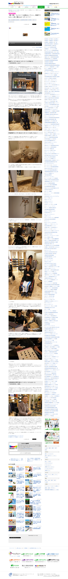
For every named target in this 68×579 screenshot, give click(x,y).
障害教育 (54, 219)
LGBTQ (57, 114)
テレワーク (47, 137)
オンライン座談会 (48, 191)
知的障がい (57, 43)
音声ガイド (47, 320)
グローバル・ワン (55, 224)
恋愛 (48, 109)
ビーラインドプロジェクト (50, 214)
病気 (55, 117)
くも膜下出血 (54, 374)
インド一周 (54, 278)
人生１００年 (47, 78)
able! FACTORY (48, 168)
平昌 (51, 94)
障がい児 (55, 135)
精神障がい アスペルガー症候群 (51, 48)
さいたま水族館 (48, 183)
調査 (54, 96)
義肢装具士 (54, 409)
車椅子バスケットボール (49, 466)
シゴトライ (57, 102)
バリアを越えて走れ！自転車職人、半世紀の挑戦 (37, 495)
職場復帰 (50, 281)
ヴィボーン (51, 88)
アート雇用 (55, 381)
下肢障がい (31, 19)
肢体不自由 (47, 379)
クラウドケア (47, 358)
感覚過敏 (53, 183)
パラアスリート (50, 125)
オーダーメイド (48, 397)
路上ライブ (47, 330)
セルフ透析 (47, 237)
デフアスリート (50, 127)
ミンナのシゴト (48, 166)
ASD (51, 314)
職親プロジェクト (52, 384)
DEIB (52, 291)
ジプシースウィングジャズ (50, 325)
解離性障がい (47, 112)
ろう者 (57, 122)
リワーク (46, 281)
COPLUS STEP (52, 307)
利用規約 (25, 548)
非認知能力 (47, 335)
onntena (53, 89)
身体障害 (22, 19)
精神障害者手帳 (56, 53)
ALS (51, 327)
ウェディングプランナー (49, 355)
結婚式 (56, 353)
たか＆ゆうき (47, 327)
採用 (46, 449)
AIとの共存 (56, 414)
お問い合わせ (18, 548)
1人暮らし (57, 486)
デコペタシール (48, 150)
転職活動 (54, 65)
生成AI (46, 322)
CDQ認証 (52, 410)
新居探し (46, 102)
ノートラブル (47, 178)
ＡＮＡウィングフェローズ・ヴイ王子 (52, 235)
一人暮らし (50, 91)
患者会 (58, 117)
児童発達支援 (51, 412)
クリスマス (47, 83)
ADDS (55, 138)
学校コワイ (47, 314)
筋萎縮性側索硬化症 (48, 328)
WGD (54, 186)
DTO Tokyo (54, 150)
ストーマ (52, 399)
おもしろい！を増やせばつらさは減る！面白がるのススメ (20, 501)
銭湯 (55, 399)
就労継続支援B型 (48, 256)
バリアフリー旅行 (51, 369)
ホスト (54, 88)
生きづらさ (51, 386)
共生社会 (46, 219)
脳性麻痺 (57, 217)
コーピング (56, 386)
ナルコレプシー (48, 194)
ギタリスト (52, 330)
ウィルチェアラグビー (49, 468)
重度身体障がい (48, 181)
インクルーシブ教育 (55, 286)
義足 (46, 125)
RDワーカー (54, 332)
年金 (54, 84)
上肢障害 (57, 76)
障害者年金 (47, 55)
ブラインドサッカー (48, 84)
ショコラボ (54, 256)
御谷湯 (55, 397)
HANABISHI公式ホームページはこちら (16, 435)
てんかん (51, 58)
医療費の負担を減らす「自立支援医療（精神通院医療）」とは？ (37, 482)
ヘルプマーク (47, 66)
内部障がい (47, 42)
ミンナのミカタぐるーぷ (49, 163)
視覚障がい (47, 40)
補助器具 (54, 104)
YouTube (47, 404)
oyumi (55, 99)
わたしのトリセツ (55, 333)
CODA (46, 284)
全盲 (48, 58)
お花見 (53, 101)
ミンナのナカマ (54, 165)
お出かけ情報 (47, 294)
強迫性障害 (56, 137)
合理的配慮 (57, 245)
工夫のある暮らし (48, 319)
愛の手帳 (54, 119)
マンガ (49, 474)
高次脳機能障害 (56, 238)
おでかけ (26, 7)
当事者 (52, 112)
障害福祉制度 (47, 368)
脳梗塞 (56, 289)
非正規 (55, 253)
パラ (48, 86)
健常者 (54, 63)
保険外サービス (56, 356)
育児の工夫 (47, 268)
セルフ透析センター (48, 238)
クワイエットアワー (55, 181)
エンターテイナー (51, 391)
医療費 (52, 407)
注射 (58, 402)
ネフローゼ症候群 (48, 117)
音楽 (52, 474)
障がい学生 (47, 350)
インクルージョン (48, 348)
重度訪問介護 (47, 255)
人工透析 (51, 237)
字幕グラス (57, 84)
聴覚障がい (52, 40)
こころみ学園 (54, 204)
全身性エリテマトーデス (52, 371)
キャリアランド (51, 274)
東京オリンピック (56, 94)
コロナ (55, 127)
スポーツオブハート (55, 71)
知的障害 (53, 145)
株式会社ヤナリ (54, 276)
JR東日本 (49, 232)
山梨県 (51, 242)
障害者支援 (47, 292)
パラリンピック (53, 83)
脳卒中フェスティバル (49, 273)
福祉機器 (53, 122)
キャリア (56, 279)
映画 (53, 55)
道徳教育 (51, 366)
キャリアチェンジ (48, 302)
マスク (46, 130)
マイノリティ (54, 225)
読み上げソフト (48, 145)
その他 (55, 7)
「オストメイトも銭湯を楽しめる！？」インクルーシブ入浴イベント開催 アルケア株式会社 (20, 489)
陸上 (46, 461)
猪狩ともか (51, 135)
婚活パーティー (48, 224)
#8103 (46, 363)
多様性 (53, 284)
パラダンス (57, 369)
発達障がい (52, 43)
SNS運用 (54, 405)
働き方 (53, 289)
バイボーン (57, 160)
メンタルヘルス (48, 279)
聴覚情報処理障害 (48, 171)
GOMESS (54, 248)
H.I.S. (48, 99)
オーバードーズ (48, 101)
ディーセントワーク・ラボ (50, 345)
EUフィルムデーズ (55, 230)
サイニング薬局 (48, 276)
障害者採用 (56, 60)
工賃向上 (46, 312)
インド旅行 (51, 227)
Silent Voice (47, 142)
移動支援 (51, 351)
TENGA (57, 104)
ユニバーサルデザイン (54, 109)
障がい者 (10, 19)
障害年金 (50, 186)
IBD (46, 119)
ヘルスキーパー (48, 124)
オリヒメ (54, 132)
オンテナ (49, 89)
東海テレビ (52, 173)
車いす (35, 19)
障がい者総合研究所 (55, 91)
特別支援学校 (54, 147)
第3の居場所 (54, 348)
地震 (57, 409)
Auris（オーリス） (48, 199)
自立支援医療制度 (54, 184)
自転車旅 (52, 368)
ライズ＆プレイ (48, 315)
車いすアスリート (48, 373)
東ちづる (52, 243)
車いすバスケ (56, 130)
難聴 (51, 55)
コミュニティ (55, 379)
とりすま (53, 299)
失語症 (52, 240)
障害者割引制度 (54, 232)
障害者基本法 (55, 312)
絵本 (46, 286)
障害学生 (57, 345)
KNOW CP (51, 189)
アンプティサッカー (48, 50)
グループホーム (54, 168)
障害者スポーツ (48, 73)
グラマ (51, 212)
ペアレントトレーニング (49, 297)
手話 (46, 127)
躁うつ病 (51, 53)
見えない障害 (51, 317)
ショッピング (50, 453)
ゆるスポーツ (50, 130)
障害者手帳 (47, 45)
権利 (50, 374)
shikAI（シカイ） (48, 204)
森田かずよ (52, 320)
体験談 (53, 279)
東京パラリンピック (48, 96)
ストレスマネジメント (49, 304)
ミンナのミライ (48, 165)
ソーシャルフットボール (52, 106)
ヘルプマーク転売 (48, 104)
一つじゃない (47, 184)
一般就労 (57, 350)
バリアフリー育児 (56, 266)
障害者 (14, 19)
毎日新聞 (46, 76)
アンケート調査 (48, 207)
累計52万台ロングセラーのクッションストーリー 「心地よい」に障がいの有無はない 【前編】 (37, 489)
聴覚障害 (55, 58)
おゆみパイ (52, 99)
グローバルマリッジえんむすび (50, 222)
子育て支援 (52, 296)
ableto (51, 343)
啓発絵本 (54, 392)
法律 (49, 480)
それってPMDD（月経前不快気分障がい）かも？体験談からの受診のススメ (33, 460)
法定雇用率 (47, 60)
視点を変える (47, 387)
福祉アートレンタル (48, 271)
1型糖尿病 (50, 402)
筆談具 (57, 178)
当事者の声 (57, 376)
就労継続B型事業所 (55, 166)
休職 (56, 338)
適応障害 (51, 137)
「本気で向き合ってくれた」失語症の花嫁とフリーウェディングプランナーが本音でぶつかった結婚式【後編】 (20, 515)
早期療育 (50, 140)
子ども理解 (50, 286)
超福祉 (50, 76)
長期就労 (55, 351)
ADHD (55, 45)
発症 (53, 117)
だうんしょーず (48, 250)
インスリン (55, 402)
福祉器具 (55, 389)
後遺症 (46, 291)
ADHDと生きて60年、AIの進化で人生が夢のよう (37, 468)
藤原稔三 (46, 384)
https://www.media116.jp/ (27, 448)
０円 (53, 81)
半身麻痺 (46, 114)
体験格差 (46, 394)
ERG (46, 155)
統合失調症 (47, 43)
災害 (46, 410)
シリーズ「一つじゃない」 (50, 176)
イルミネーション (48, 81)
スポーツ (34, 7)
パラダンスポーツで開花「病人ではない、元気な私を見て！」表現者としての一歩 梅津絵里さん (20, 529)
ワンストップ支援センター (53, 363)
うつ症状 (57, 52)
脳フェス (54, 271)
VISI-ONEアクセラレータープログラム (52, 196)
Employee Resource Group (53, 155)
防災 (50, 409)
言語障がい (57, 40)
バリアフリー (11, 21)
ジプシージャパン (51, 322)
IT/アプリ (52, 487)
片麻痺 (55, 112)
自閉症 (51, 119)
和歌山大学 (47, 179)
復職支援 (55, 273)
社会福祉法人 (54, 207)
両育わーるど (56, 240)
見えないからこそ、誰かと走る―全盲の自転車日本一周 (37, 522)
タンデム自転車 (48, 107)
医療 (46, 405)
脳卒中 (46, 274)
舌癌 (57, 384)
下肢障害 (54, 76)
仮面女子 (46, 135)
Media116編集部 (39, 47)
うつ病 (56, 42)
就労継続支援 (47, 209)
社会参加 (46, 374)
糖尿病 (46, 402)
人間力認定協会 (53, 335)
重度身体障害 (56, 179)
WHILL (52, 78)
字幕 (46, 86)
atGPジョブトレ (48, 215)
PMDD (46, 138)
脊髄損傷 (51, 60)
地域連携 (50, 312)
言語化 (53, 415)
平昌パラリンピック (53, 86)
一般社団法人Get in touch (50, 245)
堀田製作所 (47, 389)
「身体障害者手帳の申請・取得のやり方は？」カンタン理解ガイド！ (55, 14)
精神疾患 (46, 386)
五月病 (46, 106)
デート (56, 81)
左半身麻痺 (47, 376)
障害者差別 (47, 160)
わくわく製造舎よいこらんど (54, 394)
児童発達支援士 (48, 337)
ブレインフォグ (48, 333)
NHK (48, 119)
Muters (54, 140)
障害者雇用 (47, 70)
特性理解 (57, 337)
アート (56, 474)
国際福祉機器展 (48, 122)
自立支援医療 (47, 407)
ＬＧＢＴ (57, 73)
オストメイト (47, 399)
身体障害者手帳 (54, 124)
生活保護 (46, 186)
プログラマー (52, 350)
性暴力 (57, 361)
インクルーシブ (48, 289)
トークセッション (48, 71)
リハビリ (55, 291)
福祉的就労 (53, 209)
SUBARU (57, 145)
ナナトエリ (47, 173)
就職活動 (57, 65)
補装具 (46, 391)
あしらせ (50, 197)
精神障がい (52, 42)
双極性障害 (47, 53)
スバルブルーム (48, 147)
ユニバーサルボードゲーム (50, 217)
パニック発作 (56, 66)
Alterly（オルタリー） (49, 201)
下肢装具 (50, 114)
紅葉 (55, 68)
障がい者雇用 (55, 242)
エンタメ (41, 7)
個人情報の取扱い (35, 548)
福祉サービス (50, 138)
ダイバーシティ (53, 268)
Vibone (46, 88)
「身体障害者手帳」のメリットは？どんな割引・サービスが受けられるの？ (55, 19)
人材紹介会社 (54, 120)
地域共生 (50, 284)
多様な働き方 (47, 243)
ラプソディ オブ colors (49, 143)
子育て (51, 266)
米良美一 (51, 253)
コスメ (52, 486)
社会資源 (55, 407)
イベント (54, 107)
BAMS (55, 78)
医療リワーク (52, 338)
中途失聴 (51, 179)
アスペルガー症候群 (48, 47)
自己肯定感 (47, 338)
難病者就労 (47, 242)
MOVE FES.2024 (56, 327)
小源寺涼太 (47, 253)
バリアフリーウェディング (50, 353)
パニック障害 (47, 68)
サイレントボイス (53, 142)
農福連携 (46, 307)
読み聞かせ (47, 366)
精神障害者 (47, 65)
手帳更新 (55, 366)
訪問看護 (56, 410)
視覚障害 (56, 55)
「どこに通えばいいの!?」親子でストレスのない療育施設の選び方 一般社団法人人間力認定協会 (20, 476)
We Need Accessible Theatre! (50, 263)
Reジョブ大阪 (47, 240)
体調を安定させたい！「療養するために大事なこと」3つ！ (17, 460)
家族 (56, 284)
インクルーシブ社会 (53, 292)
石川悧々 (46, 189)
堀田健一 (51, 389)
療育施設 (46, 412)
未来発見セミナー (56, 153)
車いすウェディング (48, 356)
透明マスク (54, 158)
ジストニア (55, 328)
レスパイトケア (48, 299)
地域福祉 (52, 255)
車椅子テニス (47, 470)
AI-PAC (46, 140)
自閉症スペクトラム (48, 381)
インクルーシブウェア (49, 260)
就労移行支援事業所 (48, 63)
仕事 (19, 7)
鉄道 (46, 232)
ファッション (47, 486)
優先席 (52, 66)
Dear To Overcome (48, 153)
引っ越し (56, 101)
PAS (52, 397)
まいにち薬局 (57, 274)
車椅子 (26, 19)
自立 (46, 91)
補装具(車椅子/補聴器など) (50, 489)
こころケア (57, 89)
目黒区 (51, 379)
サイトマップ (12, 548)
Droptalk (56, 320)
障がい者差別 (52, 160)
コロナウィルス (56, 125)
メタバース (47, 220)
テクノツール (53, 358)
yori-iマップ (47, 296)
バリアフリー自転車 (54, 387)
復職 (49, 291)
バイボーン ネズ (48, 158)
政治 (55, 480)
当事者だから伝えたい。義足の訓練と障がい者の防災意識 (20, 482)
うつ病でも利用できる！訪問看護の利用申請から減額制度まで (20, 468)
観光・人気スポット (48, 455)
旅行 (46, 453)
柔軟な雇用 (47, 361)
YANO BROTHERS (48, 248)
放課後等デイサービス (49, 414)
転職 (51, 65)
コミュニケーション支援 (49, 340)
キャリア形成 (47, 309)
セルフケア (52, 376)
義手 (58, 124)
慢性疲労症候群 (48, 332)
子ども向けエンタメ (48, 392)
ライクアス (53, 178)
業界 (46, 480)
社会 (48, 7)
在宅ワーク (47, 351)
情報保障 (54, 319)
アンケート (57, 96)
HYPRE (55, 161)
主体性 (50, 219)
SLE (46, 371)
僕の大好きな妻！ (55, 171)
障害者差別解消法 (48, 52)
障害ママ (55, 315)
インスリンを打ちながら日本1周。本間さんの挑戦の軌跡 (37, 475)
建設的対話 (54, 373)
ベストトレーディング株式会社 (50, 310)
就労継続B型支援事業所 (49, 161)
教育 (58, 284)
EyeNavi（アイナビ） (49, 202)
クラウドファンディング (53, 404)
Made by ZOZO (48, 261)
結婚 (46, 109)
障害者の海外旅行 (48, 278)
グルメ (50, 120)
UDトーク (47, 129)
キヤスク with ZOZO (49, 258)
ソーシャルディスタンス (54, 129)
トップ (12, 7)
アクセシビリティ (48, 230)
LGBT (58, 88)
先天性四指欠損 (48, 225)
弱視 (46, 58)
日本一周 (56, 368)
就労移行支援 (51, 102)
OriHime (50, 132)
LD (52, 314)
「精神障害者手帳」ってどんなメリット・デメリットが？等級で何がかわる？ (55, 24)
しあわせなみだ (53, 361)
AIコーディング (48, 415)
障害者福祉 (53, 294)
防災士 (49, 410)
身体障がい (18, 19)
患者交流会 (50, 405)
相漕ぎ (46, 369)
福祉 (46, 89)
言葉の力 (46, 227)
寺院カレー (56, 227)
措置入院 (52, 148)
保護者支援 (54, 337)
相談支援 (46, 409)
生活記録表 (47, 343)
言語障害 (46, 317)
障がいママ (47, 266)
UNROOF (47, 212)
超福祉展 (51, 70)
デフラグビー (47, 148)
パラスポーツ (47, 94)
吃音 (52, 315)
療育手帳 (46, 120)
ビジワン (46, 197)
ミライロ (46, 132)
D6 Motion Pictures (48, 233)
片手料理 (56, 317)
